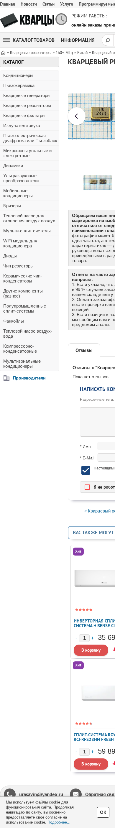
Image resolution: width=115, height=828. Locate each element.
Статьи (48, 4)
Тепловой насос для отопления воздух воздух (29, 218)
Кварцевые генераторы (26, 95)
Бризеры (12, 205)
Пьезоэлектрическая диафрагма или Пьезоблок (30, 138)
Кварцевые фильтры (24, 115)
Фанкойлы (13, 320)
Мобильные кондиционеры (18, 193)
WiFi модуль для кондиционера (20, 243)
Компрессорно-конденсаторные (20, 349)
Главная (7, 4)
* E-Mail (87, 458)
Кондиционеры (18, 75)
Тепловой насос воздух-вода (27, 333)
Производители (29, 378)
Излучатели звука (21, 125)
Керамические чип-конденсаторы (22, 278)
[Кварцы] (27, 20)
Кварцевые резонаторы (27, 105)
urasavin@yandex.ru (41, 794)
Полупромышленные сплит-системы (24, 308)
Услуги (66, 4)
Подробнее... (58, 822)
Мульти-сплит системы (27, 230)
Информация (78, 40)
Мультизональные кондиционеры (22, 364)
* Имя (85, 446)
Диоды (10, 255)
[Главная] (3, 52)
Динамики (13, 165)
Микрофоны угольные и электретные (27, 153)
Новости (29, 4)
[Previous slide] (77, 116)
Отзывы (84, 350)
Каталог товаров (34, 40)
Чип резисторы (18, 265)
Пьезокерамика (18, 85)
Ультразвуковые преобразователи (21, 178)
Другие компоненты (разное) (23, 293)
